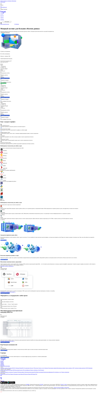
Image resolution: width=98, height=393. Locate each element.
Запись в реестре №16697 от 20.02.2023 (61, 387)
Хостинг (2, 361)
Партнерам (14, 0)
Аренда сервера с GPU (70, 368)
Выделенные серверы (61, 368)
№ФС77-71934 (64, 384)
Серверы (2, 363)
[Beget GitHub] (49, 377)
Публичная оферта (20, 372)
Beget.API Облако (31, 374)
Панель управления (65, 372)
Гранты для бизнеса (8, 0)
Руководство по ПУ (4, 374)
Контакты (2, 364)
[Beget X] (49, 376)
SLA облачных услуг (57, 372)
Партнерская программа (29, 372)
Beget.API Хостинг (24, 374)
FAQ (36, 374)
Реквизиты (2, 372)
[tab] (4, 24)
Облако (1, 360)
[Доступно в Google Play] (11, 383)
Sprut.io (42, 370)
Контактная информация (48, 372)
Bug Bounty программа (38, 372)
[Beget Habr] (49, 379)
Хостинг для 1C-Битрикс (43, 368)
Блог (9, 374)
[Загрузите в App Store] (3, 383)
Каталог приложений (4, 370)
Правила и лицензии (9, 372)
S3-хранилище (27, 368)
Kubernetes (90, 368)
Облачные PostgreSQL (19, 368)
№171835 (41, 384)
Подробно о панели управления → (7, 266)
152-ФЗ (39, 370)
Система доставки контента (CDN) (81, 368)
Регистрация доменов (52, 368)
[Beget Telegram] (49, 378)
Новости (2, 0)
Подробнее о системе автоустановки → (8, 291)
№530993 (27, 384)
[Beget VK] (49, 375)
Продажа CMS (12, 370)
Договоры (15, 372)
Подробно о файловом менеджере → (7, 341)
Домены (2, 362)
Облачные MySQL (11, 368)
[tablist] (49, 25)
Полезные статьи (17, 374)
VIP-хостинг (35, 368)
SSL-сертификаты (26, 370)
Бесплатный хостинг (19, 370)
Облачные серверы (4, 368)
